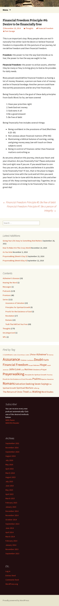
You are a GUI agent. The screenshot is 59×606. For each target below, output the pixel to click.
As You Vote (7, 252)
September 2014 (12, 524)
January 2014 (10, 545)
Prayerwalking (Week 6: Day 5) (15, 256)
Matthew (28, 369)
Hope (43, 365)
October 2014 (11, 519)
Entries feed (10, 575)
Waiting (36, 391)
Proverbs (29, 379)
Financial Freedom (45, 28)
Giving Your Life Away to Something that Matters (22, 241)
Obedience (37, 370)
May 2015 (9, 490)
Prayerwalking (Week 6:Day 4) (15, 260)
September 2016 (12, 452)
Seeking (30, 383)
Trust (26, 391)
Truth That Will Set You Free (16, 324)
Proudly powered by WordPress (16, 600)
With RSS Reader (12, 423)
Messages (7, 287)
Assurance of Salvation (14, 303)
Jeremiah (6, 370)
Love (18, 369)
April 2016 (9, 469)
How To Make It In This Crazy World (17, 248)
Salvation (20, 383)
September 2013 (12, 553)
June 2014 (9, 528)
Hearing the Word (10, 282)
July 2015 (9, 481)
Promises (7, 295)
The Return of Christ (13, 391)
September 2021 (12, 443)
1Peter (33, 354)
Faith (46, 359)
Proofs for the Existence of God (18, 311)
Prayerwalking (13, 374)
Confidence (30, 360)
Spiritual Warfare (24, 387)
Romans (8, 320)
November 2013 (11, 549)
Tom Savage (10, 31)
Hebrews (36, 365)
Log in (7, 571)
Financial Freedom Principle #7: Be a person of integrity (31, 208)
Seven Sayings (42, 383)
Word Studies (47, 392)
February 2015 (11, 502)
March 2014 (10, 536)
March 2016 (10, 473)
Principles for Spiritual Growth (17, 307)
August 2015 (10, 477)
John (12, 369)
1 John (15, 355)
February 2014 (11, 541)
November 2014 (11, 515)
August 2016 (10, 456)
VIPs (4, 337)
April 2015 (9, 494)
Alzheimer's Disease (11, 278)
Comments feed (12, 580)
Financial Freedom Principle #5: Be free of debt (29, 202)
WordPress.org (11, 584)
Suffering (36, 388)
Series (5, 299)
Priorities (50, 375)
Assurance (11, 359)
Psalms (36, 378)
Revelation (9, 316)
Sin (50, 384)
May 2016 (9, 464)
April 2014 (9, 532)
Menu (5, 9)
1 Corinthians (7, 355)
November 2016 (11, 447)
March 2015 (10, 498)
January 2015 (10, 507)
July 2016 (9, 460)
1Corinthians (21, 355)
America (50, 355)
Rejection (44, 379)
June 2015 (9, 485)
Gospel (31, 365)
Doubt (38, 359)
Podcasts (7, 291)
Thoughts (29, 28)
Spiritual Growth (9, 388)
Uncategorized (9, 333)
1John (27, 355)
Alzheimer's (42, 354)
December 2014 (11, 511)
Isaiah (49, 365)
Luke (22, 370)
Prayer (44, 369)
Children (23, 360)
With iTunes (10, 420)
